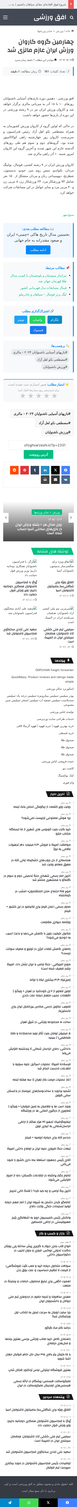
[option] (38, 517)
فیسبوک (38, 330)
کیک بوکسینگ (66, 775)
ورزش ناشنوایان (56, 432)
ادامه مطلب (38, 250)
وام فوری (68, 782)
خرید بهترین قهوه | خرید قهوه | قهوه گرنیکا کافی (45, 726)
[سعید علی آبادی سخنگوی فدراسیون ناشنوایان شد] (20, 615)
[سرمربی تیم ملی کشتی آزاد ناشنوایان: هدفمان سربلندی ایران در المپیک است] (57, 615)
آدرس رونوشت (38, 454)
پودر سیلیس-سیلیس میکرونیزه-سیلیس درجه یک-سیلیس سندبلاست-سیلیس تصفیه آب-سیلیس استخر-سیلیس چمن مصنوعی (39, 700)
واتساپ (37, 319)
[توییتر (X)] (55, 470)
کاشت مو (68, 768)
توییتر (21, 319)
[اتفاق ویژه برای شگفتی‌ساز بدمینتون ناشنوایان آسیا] (57, 568)
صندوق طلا (67, 740)
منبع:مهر (68, 215)
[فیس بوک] (65, 470)
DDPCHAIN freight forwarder (55, 670)
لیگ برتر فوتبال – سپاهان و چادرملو (43, 294)
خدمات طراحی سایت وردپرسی (55, 718)
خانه (68, 31)
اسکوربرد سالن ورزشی (60, 688)
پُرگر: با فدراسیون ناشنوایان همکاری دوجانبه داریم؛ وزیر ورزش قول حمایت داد (20, 588)
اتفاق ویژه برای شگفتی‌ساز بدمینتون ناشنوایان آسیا (60, 586)
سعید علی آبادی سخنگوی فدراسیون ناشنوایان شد (20, 631)
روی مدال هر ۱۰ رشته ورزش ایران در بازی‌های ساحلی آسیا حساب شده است (38, 529)
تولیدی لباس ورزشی (62, 711)
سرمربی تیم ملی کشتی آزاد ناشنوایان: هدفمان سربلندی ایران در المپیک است (59, 635)
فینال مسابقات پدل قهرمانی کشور (43, 288)
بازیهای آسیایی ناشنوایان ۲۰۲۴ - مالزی (41, 413)
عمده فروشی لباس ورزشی (57, 761)
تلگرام (55, 319)
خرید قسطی (66, 733)
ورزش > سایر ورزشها (50, 31)
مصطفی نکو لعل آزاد (53, 423)
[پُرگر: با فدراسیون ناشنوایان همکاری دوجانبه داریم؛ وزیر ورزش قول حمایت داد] (20, 568)
